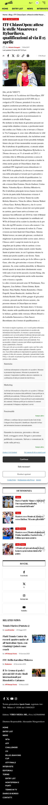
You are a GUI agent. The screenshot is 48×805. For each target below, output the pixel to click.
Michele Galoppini (14, 47)
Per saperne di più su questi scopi (34, 452)
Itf (4, 19)
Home (5, 15)
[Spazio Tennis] (9, 3)
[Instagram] (24, 597)
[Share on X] (13, 55)
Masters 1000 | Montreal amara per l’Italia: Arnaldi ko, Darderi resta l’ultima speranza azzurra (30, 535)
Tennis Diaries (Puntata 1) (16, 625)
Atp (17, 529)
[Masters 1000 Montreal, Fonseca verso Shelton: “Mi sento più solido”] (8, 518)
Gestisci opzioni (24, 474)
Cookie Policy (11, 480)
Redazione (8, 664)
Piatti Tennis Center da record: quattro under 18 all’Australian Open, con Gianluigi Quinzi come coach (15, 643)
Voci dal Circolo (13, 19)
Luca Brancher (9, 630)
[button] (25, 3)
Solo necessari (24, 466)
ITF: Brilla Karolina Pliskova (18, 659)
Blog (10, 15)
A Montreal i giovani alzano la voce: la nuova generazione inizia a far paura (29, 551)
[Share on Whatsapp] (18, 55)
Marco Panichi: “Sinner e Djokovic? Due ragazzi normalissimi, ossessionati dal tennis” (30, 503)
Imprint (38, 480)
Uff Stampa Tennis (11, 654)
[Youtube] (24, 609)
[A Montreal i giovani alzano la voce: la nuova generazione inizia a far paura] (8, 549)
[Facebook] (24, 574)
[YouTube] (12, 698)
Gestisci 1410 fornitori (10, 452)
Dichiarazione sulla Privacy (26, 480)
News (18, 497)
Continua (24, 459)
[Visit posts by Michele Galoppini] (4, 47)
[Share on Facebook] (8, 55)
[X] (24, 585)
